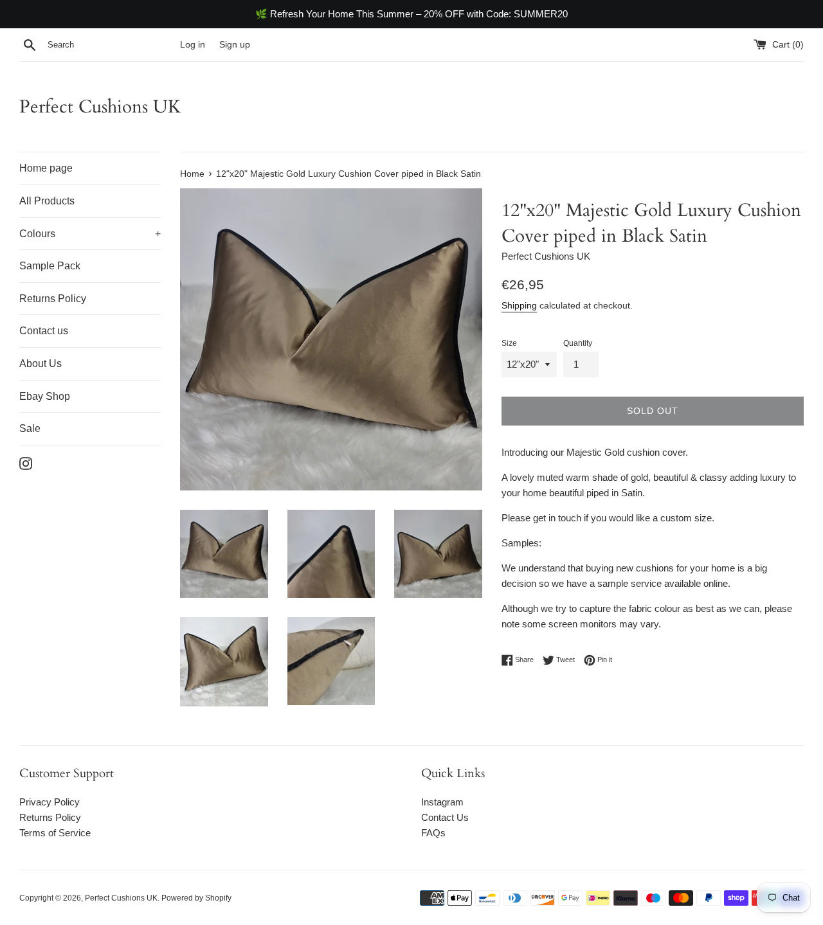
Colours (90, 233)
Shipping (519, 305)
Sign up (234, 44)
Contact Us (445, 817)
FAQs (433, 832)
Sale (30, 428)
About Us (40, 363)
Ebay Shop (44, 396)
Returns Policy (52, 298)
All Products (47, 200)
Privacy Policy (49, 801)
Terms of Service (55, 832)
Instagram (442, 801)
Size (509, 343)
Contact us (43, 330)
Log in (192, 44)
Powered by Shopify (196, 898)
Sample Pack (49, 265)
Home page (46, 168)
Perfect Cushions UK (100, 106)
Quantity (577, 343)
